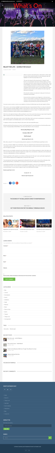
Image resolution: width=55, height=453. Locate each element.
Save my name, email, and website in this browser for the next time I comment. (19, 275)
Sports (5, 311)
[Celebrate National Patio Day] (5, 355)
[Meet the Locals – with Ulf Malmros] (5, 339)
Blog (41, 15)
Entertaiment (7, 294)
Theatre (6, 314)
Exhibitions (6, 299)
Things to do (7, 316)
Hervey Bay (6, 328)
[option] (11, 225)
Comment (5, 245)
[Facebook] (4, 389)
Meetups (6, 304)
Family (5, 302)
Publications (7, 408)
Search (50, 437)
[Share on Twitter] (13, 183)
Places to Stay (7, 309)
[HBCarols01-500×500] (27, 223)
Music (5, 307)
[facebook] (26, 450)
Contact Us (6, 413)
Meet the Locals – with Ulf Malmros (14, 338)
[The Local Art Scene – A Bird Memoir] (5, 345)
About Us (6, 397)
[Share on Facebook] (10, 183)
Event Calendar (7, 405)
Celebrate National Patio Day (13, 354)
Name (4, 255)
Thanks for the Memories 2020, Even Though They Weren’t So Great (21, 348)
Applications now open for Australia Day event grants (14, 229)
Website (5, 267)
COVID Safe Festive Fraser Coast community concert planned (33, 229)
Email (4, 261)
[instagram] (29, 450)
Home (38, 15)
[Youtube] (7, 389)
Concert (6, 292)
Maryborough (13, 328)
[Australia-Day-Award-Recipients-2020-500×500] (44, 223)
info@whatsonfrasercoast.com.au (8, 1)
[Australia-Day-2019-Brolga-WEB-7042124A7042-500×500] (11, 223)
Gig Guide (6, 403)
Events (14, 69)
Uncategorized (7, 319)
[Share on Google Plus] (17, 183)
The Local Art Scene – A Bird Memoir (15, 343)
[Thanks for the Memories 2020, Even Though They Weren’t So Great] (5, 350)
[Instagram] (10, 389)
